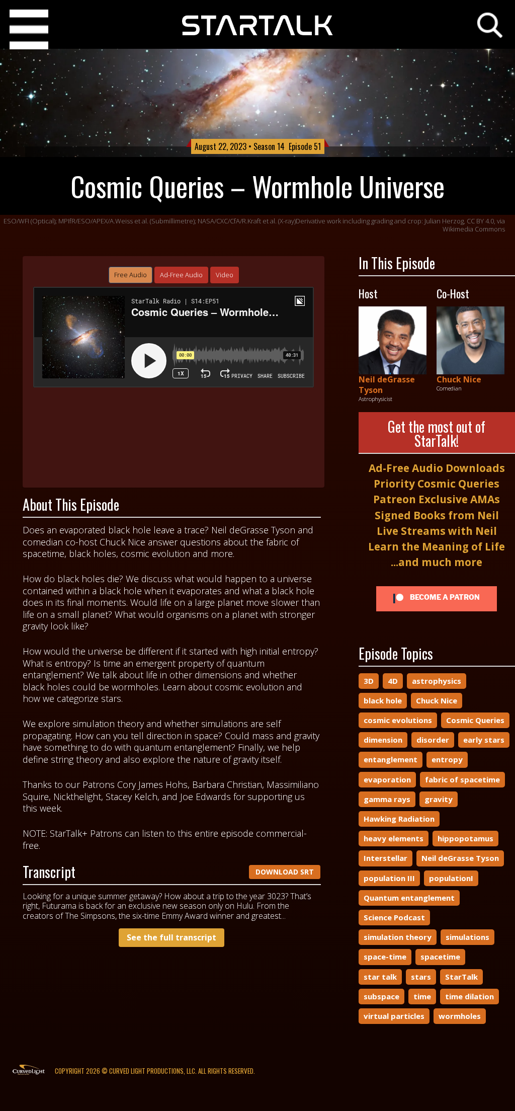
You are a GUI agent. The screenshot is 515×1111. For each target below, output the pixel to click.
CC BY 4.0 (480, 220)
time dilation (469, 996)
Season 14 (269, 146)
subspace (381, 996)
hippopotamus (465, 838)
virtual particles (394, 1016)
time (422, 996)
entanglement (390, 759)
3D (369, 681)
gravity (438, 799)
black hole (383, 700)
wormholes (460, 1016)
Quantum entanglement (409, 898)
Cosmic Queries (475, 720)
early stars (483, 740)
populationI (451, 878)
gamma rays (387, 799)
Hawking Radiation (399, 819)
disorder (432, 740)
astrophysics (436, 681)
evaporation (387, 779)
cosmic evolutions (398, 720)
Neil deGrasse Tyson (387, 384)
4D (393, 681)
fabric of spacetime (462, 779)
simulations (467, 937)
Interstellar (385, 858)
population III (389, 878)
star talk (380, 977)
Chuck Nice (459, 379)
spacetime (440, 956)
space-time (385, 956)
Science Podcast (394, 917)
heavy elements (393, 838)
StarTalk (461, 977)
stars (421, 977)
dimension (383, 740)
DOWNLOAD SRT (284, 872)
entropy (447, 759)
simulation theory (398, 937)
